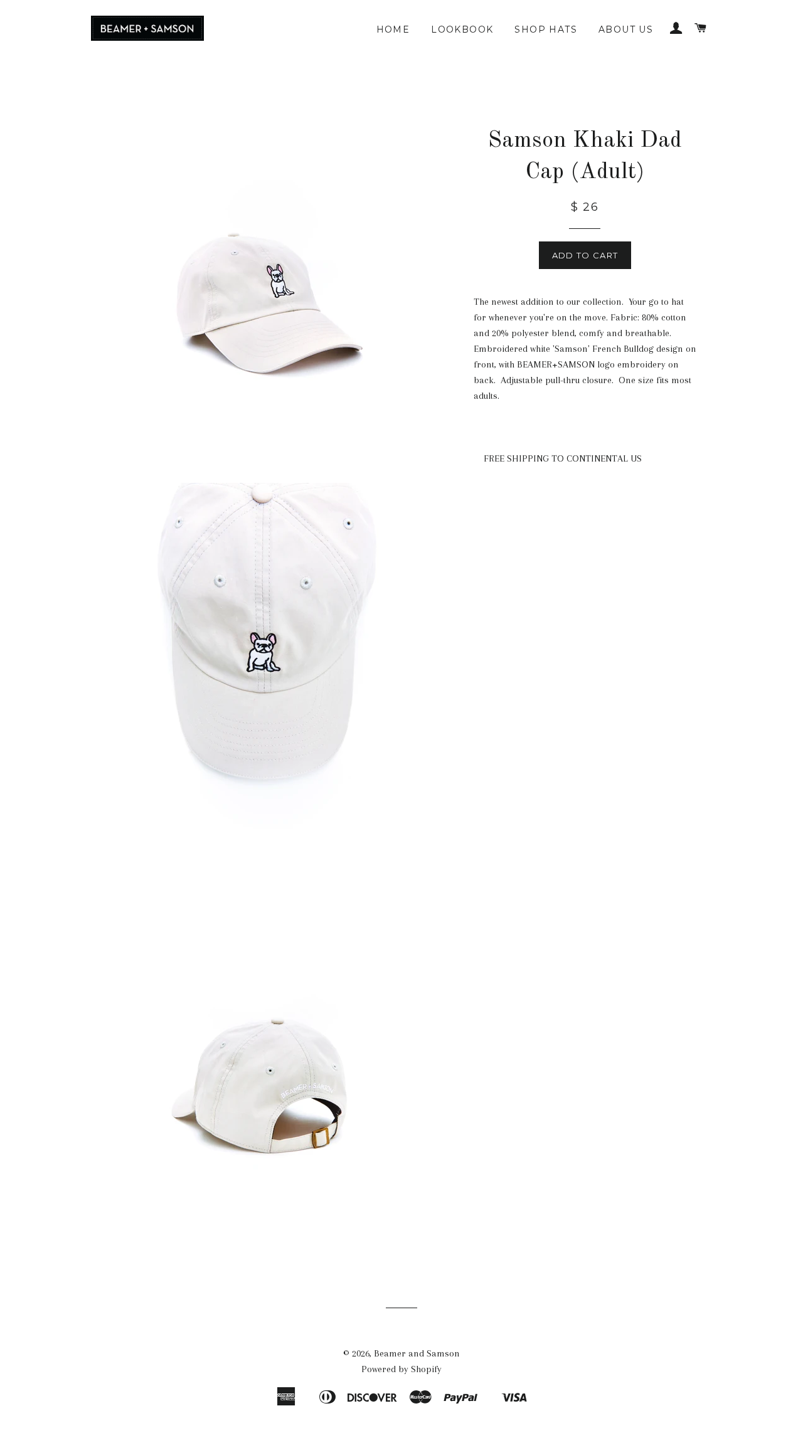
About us (625, 29)
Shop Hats (545, 29)
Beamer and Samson (417, 1353)
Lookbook (462, 29)
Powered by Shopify (401, 1369)
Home (393, 29)
